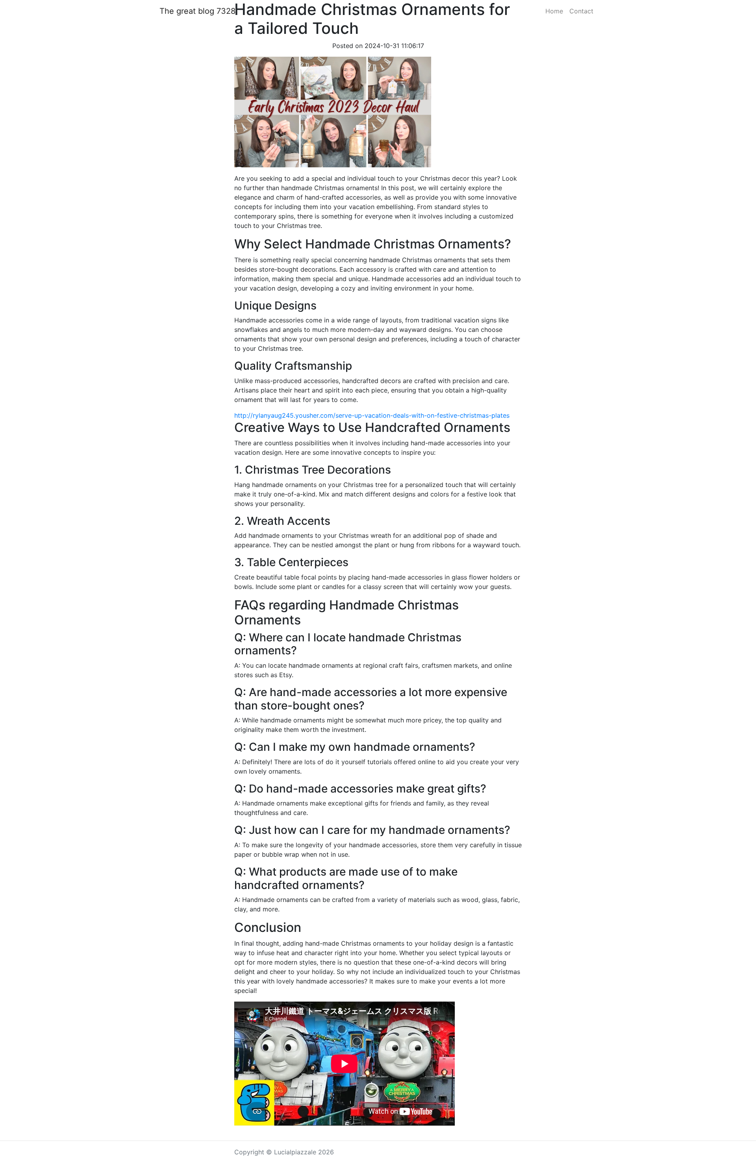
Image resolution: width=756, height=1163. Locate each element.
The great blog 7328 (197, 11)
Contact (581, 11)
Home (554, 11)
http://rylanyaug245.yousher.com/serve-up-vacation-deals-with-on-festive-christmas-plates (372, 415)
